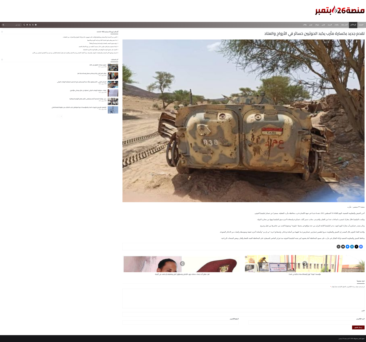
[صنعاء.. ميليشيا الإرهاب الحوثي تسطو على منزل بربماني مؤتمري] (113, 93)
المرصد (330, 24)
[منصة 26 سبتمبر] (339, 11)
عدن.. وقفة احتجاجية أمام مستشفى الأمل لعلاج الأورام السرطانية (87, 99)
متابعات (336, 24)
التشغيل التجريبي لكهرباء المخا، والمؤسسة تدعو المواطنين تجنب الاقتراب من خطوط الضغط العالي (79, 107)
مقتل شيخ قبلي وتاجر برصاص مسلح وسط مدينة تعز (91, 73)
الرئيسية (361, 24)
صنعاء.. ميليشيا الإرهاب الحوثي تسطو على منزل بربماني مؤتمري (88, 90)
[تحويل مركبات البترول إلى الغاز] (113, 67)
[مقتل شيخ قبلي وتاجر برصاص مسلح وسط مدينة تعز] (113, 76)
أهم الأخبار (353, 24)
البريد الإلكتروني (360, 318)
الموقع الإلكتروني (234, 318)
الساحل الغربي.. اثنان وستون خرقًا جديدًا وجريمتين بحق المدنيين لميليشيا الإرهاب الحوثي (81, 82)
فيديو (310, 24)
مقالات (305, 24)
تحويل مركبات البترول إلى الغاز (98, 65)
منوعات (317, 24)
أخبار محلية (344, 24)
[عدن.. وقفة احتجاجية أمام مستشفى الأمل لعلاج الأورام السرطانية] (113, 101)
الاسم (363, 310)
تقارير (323, 24)
